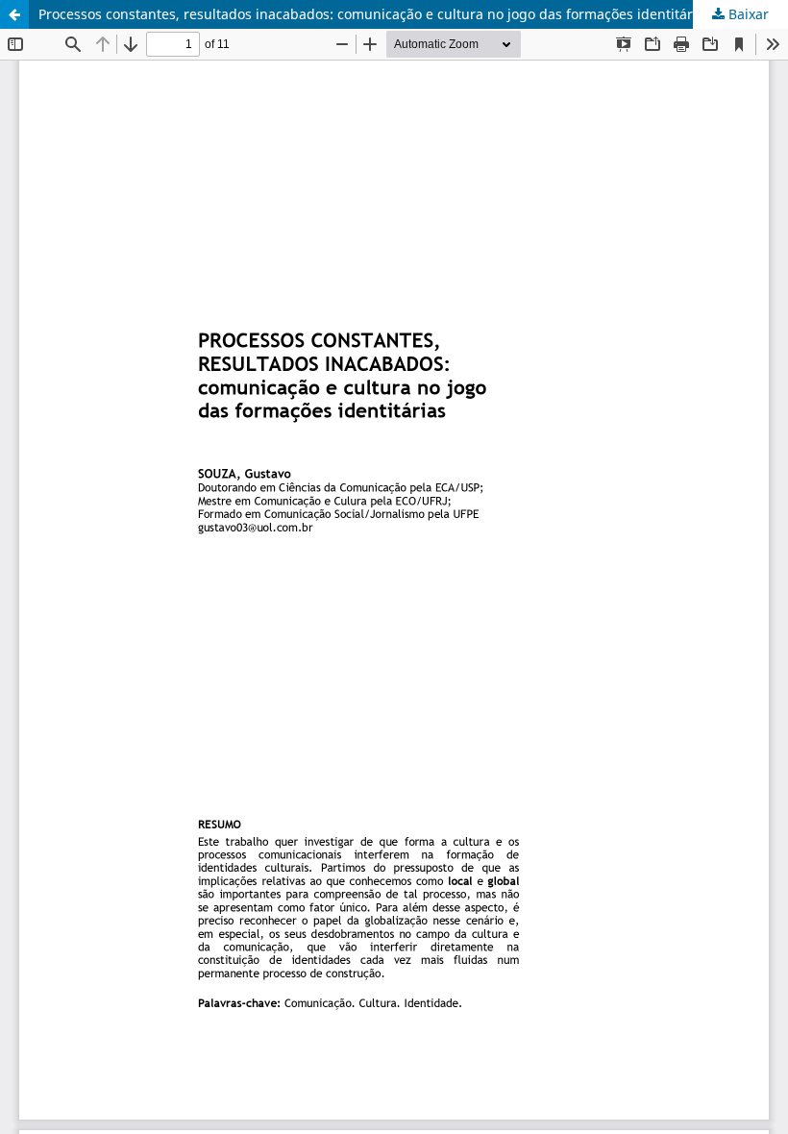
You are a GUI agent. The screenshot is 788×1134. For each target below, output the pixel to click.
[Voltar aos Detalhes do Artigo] (14, 14)
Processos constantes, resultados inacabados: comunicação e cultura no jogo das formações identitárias (374, 14)
